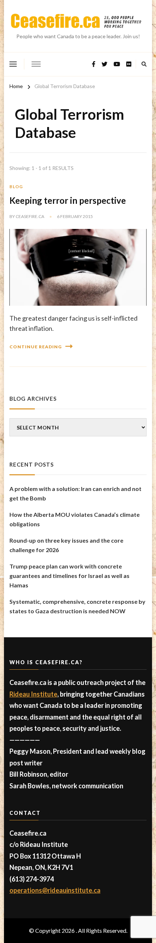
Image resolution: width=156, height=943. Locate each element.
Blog (16, 186)
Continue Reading (35, 346)
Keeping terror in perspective (67, 200)
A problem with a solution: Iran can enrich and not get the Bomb (75, 493)
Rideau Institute (33, 694)
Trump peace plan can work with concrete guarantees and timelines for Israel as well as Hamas (69, 575)
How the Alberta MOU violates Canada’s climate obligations (74, 519)
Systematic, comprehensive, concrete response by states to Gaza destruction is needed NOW (77, 606)
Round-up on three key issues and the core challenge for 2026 (66, 545)
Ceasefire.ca (30, 216)
